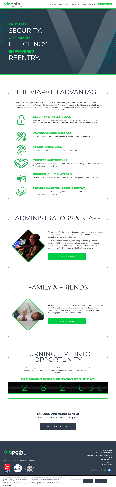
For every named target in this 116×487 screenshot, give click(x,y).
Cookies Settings (76, 481)
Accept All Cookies (100, 481)
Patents (109, 457)
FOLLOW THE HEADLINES (58, 427)
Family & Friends (63, 4)
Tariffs (109, 462)
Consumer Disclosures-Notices (99, 455)
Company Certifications (102, 453)
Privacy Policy (106, 460)
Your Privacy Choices (98, 470)
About (84, 4)
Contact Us (107, 450)
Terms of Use (107, 464)
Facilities (52, 4)
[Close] (113, 481)
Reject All (88, 481)
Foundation (75, 4)
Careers (92, 4)
